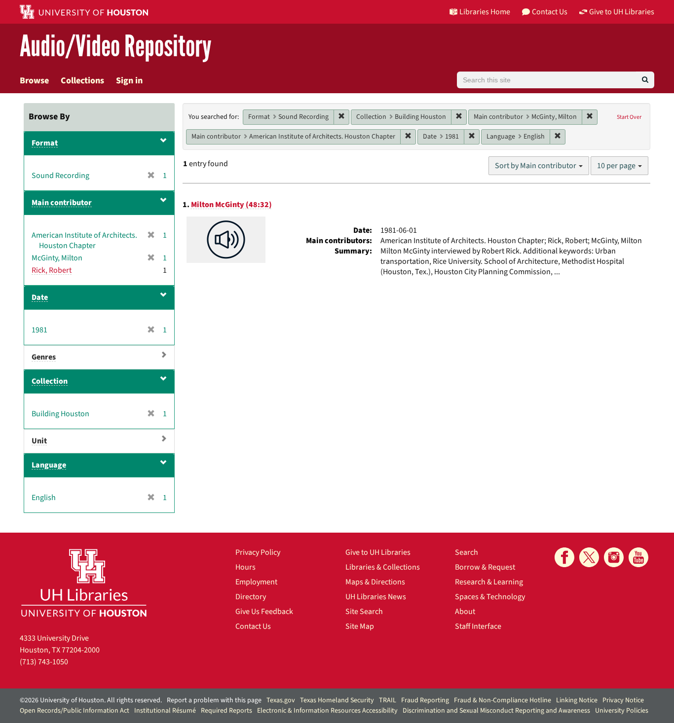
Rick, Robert (52, 270)
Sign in (129, 80)
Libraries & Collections (382, 567)
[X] (589, 557)
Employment (256, 582)
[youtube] (638, 557)
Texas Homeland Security (337, 700)
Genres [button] (44, 357)
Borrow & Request (485, 567)
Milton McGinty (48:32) (231, 204)
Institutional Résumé (165, 711)
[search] (645, 80)
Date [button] (40, 297)
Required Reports (226, 711)
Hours (245, 567)
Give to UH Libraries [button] (621, 11)
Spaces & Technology (490, 596)
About (465, 611)
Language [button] (49, 465)
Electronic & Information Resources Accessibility (327, 711)
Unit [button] (39, 440)
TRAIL (387, 700)
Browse (34, 80)
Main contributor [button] (62, 202)
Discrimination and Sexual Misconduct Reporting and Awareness (496, 711)
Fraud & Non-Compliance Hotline (502, 700)
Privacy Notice (623, 700)
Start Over (629, 117)
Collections (82, 80)
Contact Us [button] (549, 11)
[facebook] (564, 557)
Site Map (359, 626)
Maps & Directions (375, 582)
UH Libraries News (375, 596)
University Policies (621, 711)
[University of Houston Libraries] (84, 582)
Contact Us (253, 626)
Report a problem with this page (214, 700)
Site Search (364, 611)
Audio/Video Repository (116, 46)
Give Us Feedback (264, 611)
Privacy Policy (257, 552)
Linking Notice (577, 700)
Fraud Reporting (425, 700)
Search (466, 552)
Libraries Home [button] (484, 11)
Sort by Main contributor (536, 165)
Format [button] (45, 143)
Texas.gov (280, 700)
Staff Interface (478, 626)
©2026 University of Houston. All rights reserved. (91, 700)
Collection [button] (50, 381)
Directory (250, 596)
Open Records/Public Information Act (74, 711)
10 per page (617, 165)
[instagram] (614, 557)
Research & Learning (489, 582)
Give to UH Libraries (378, 552)
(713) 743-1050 (44, 661)
